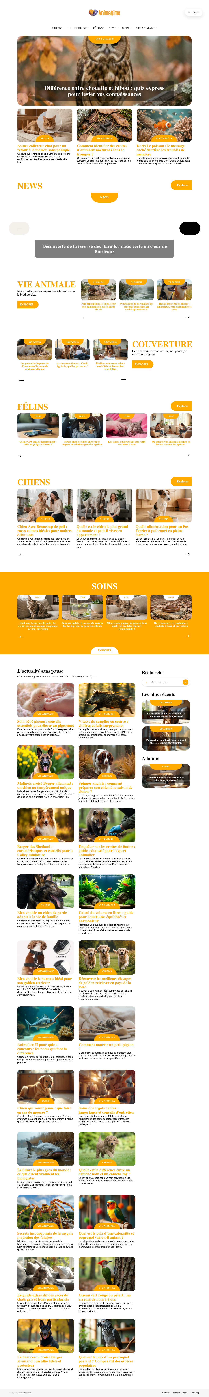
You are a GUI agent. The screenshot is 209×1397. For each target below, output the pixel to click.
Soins (104, 586)
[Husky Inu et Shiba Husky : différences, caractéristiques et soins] (174, 289)
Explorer (183, 185)
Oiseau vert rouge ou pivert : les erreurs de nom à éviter (105, 1297)
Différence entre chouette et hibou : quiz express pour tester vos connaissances (104, 90)
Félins (45, 138)
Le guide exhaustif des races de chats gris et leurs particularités (43, 1297)
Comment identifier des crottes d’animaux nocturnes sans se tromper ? (102, 150)
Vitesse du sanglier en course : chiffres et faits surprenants (103, 723)
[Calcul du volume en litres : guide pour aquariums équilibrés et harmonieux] (107, 891)
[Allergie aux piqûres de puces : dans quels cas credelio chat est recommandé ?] (126, 607)
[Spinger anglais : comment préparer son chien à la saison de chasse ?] (107, 762)
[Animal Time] (104, 12)
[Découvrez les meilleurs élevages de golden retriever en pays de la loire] (107, 957)
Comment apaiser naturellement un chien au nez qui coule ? (166, 779)
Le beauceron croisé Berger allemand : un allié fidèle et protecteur (39, 1361)
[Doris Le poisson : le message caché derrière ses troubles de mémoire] (164, 125)
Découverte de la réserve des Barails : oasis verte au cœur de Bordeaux (104, 248)
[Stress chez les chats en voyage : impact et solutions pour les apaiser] (82, 425)
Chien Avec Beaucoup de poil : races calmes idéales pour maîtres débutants (44, 531)
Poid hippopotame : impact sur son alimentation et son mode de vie (98, 306)
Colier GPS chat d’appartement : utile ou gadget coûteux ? (38, 443)
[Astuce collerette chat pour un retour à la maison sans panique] (44, 125)
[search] (189, 12)
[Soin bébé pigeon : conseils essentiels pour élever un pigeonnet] (45, 700)
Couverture (35, 342)
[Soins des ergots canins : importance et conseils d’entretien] (107, 1087)
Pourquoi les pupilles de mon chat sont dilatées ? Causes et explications (166, 741)
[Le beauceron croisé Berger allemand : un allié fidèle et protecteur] (45, 1336)
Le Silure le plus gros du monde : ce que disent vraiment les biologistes (44, 1174)
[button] (23, 228)
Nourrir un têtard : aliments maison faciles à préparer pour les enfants (82, 624)
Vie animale (105, 39)
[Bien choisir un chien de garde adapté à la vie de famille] (45, 891)
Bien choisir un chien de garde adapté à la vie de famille (42, 914)
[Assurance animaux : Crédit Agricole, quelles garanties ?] (72, 349)
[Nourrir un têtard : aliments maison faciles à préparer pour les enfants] (82, 607)
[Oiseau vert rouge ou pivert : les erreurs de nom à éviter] (107, 1274)
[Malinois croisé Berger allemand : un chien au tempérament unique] (45, 762)
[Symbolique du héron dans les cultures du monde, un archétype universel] (136, 289)
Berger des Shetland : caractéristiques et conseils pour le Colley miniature (45, 850)
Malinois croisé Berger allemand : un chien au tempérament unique (45, 785)
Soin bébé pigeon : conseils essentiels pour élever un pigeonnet (45, 723)
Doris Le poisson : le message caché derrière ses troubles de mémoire (161, 150)
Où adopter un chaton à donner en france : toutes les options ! (171, 443)
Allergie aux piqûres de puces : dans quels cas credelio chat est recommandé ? (126, 626)
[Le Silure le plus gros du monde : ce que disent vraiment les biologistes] (45, 1149)
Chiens (33, 481)
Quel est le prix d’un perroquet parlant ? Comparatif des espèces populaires (106, 1361)
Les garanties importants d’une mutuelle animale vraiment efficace (35, 366)
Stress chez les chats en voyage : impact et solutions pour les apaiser (82, 443)
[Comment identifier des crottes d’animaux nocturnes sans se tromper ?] (104, 125)
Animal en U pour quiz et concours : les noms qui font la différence (42, 1049)
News (29, 185)
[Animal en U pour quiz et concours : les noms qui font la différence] (45, 1023)
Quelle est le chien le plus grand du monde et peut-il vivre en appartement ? (102, 531)
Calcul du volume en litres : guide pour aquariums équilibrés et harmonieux (106, 917)
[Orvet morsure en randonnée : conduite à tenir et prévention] (171, 607)
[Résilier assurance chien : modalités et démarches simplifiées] (110, 349)
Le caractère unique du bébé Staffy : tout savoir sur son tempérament (166, 715)
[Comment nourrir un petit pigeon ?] (107, 1023)
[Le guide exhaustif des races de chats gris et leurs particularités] (45, 1274)
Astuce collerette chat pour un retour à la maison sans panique (43, 148)
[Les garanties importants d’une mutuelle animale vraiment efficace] (34, 349)
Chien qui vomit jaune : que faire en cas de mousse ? (44, 1110)
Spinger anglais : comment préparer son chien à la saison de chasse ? (105, 787)
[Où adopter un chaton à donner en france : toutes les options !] (171, 425)
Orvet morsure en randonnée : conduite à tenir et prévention (171, 624)
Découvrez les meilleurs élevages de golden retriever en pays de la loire (105, 983)
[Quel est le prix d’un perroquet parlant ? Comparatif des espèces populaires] (107, 1336)
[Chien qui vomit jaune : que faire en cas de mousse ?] (45, 1087)
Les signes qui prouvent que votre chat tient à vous (127, 443)
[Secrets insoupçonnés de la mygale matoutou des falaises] (45, 1212)
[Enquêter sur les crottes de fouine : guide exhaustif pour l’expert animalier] (107, 825)
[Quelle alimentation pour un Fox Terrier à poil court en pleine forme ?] (164, 505)
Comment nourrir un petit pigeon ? (106, 1047)
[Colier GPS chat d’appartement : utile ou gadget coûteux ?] (38, 425)
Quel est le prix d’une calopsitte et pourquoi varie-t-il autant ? (106, 1235)
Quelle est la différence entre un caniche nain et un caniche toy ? (105, 1172)
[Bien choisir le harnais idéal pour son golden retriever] (45, 957)
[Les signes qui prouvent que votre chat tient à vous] (126, 425)
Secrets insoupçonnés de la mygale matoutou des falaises (45, 1235)
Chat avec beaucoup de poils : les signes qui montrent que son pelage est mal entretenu (38, 626)
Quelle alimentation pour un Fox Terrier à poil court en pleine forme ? (162, 531)
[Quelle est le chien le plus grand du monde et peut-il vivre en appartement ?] (105, 505)
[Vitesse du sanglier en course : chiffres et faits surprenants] (107, 700)
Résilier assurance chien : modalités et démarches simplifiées (110, 366)
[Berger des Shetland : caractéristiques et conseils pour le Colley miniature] (45, 825)
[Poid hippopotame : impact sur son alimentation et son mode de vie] (98, 289)
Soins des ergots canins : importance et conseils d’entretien (106, 1110)
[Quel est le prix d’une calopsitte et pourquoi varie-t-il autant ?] (107, 1212)
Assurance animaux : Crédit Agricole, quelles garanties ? (72, 364)
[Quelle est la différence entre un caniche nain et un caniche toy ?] (107, 1149)
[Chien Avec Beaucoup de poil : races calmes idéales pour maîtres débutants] (45, 505)
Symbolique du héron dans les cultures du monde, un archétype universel (136, 306)
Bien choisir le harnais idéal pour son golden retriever (44, 980)
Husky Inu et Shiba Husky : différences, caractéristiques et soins (174, 306)
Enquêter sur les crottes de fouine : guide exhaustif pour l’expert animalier (107, 850)
